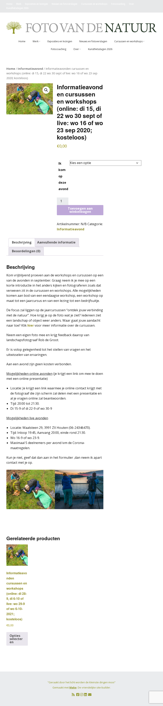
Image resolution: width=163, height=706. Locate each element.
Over (131, 3)
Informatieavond (30, 69)
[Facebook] (77, 694)
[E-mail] (90, 694)
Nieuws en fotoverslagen (64, 3)
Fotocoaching (118, 3)
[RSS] (73, 694)
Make (73, 687)
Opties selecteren (16, 638)
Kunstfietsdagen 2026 (17, 8)
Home (9, 3)
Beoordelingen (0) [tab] (26, 251)
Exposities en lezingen (36, 3)
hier (30, 325)
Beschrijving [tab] (22, 242)
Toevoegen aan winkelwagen (80, 210)
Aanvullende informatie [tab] (56, 242)
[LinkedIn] (85, 694)
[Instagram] (81, 694)
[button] (46, 90)
